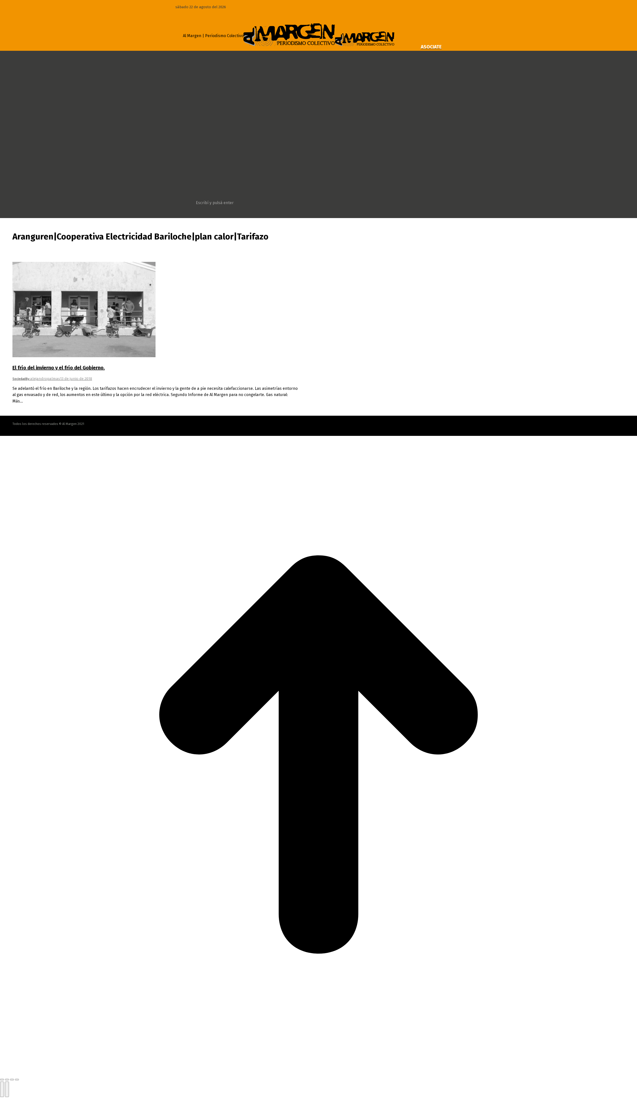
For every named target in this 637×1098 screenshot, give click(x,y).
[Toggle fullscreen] (12, 1079)
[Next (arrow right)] (7, 1089)
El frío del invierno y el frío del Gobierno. (58, 368)
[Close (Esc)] (2, 1079)
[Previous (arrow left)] (2, 1089)
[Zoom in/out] (17, 1079)
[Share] (7, 1079)
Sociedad (19, 379)
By (43, 379)
